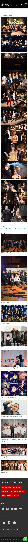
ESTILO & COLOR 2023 (6, 302)
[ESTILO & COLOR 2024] (14, 243)
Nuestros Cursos (10, 9)
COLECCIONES (17, 487)
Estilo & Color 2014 (6, 472)
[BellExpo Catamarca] (14, 336)
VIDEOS (11, 495)
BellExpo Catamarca (6, 347)
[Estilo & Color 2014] (14, 465)
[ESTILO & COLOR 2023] (14, 278)
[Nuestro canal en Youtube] (15, 509)
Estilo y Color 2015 (6, 457)
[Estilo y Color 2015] (14, 450)
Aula (21, 4)
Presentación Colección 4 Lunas (9, 397)
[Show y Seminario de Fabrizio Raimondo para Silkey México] (14, 428)
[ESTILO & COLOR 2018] (14, 313)
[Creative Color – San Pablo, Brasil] (14, 358)
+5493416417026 (11, 529)
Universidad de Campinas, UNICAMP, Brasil (11, 416)
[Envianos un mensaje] (14, 523)
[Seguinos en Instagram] (11, 509)
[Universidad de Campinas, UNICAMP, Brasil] (14, 407)
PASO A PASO (14, 491)
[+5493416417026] (9, 523)
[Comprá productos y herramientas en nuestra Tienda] (20, 509)
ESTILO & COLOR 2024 (6, 253)
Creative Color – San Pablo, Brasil (9, 368)
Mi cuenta (16, 495)
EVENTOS (5, 491)
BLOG (4, 495)
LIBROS (22, 491)
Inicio (3, 9)
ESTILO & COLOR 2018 (6, 323)
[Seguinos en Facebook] (7, 509)
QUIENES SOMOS (7, 487)
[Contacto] (4, 523)
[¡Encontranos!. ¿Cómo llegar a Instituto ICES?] (3, 509)
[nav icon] (26, 4)
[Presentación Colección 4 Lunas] (14, 383)
